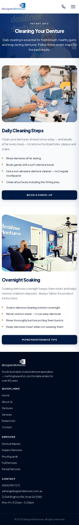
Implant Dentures (12, 450)
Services (7, 414)
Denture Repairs (11, 443)
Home (5, 395)
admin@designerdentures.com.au (22, 491)
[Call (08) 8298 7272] (64, 7)
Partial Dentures (11, 469)
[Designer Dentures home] (13, 6)
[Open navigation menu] (73, 7)
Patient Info (8, 420)
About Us (7, 401)
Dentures (7, 408)
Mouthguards (10, 456)
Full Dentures (9, 462)
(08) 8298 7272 (11, 485)
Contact (7, 427)
